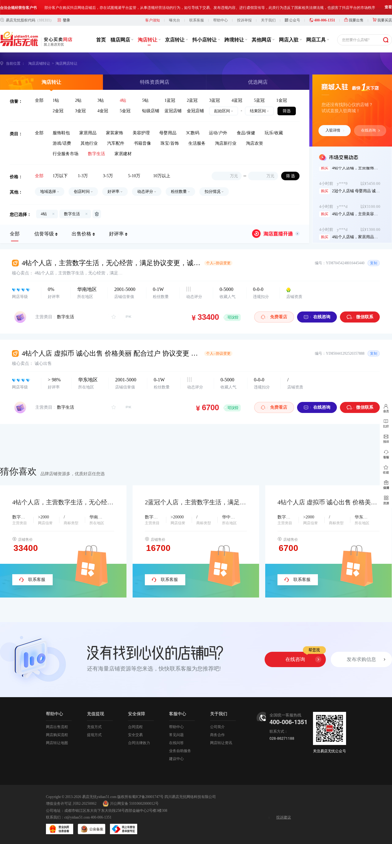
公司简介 (217, 727)
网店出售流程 (57, 727)
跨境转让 (234, 39)
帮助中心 (220, 20)
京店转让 (175, 39)
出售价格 (81, 233)
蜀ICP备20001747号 (148, 797)
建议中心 (176, 759)
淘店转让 (148, 39)
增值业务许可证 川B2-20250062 (71, 803)
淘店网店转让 (66, 63)
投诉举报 (244, 20)
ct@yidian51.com (77, 817)
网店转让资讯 (221, 743)
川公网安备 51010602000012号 (134, 803)
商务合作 (217, 735)
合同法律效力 (139, 743)
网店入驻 (289, 39)
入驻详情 (333, 130)
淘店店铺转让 (39, 63)
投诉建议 (283, 817)
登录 (66, 20)
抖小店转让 (205, 39)
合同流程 (135, 727)
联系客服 (196, 20)
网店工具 (316, 39)
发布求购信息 (361, 659)
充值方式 (94, 727)
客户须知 (152, 20)
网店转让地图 (57, 743)
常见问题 (176, 735)
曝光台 (174, 20)
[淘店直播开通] (276, 233)
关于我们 (268, 20)
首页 (101, 39)
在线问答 (176, 743)
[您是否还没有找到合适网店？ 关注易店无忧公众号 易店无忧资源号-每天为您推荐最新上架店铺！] (386, 500)
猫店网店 (121, 39)
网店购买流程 (57, 735)
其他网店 (262, 39)
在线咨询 (368, 130)
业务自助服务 (180, 751)
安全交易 (135, 735)
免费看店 (278, 317)
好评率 (116, 233)
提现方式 (94, 735)
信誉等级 (44, 233)
